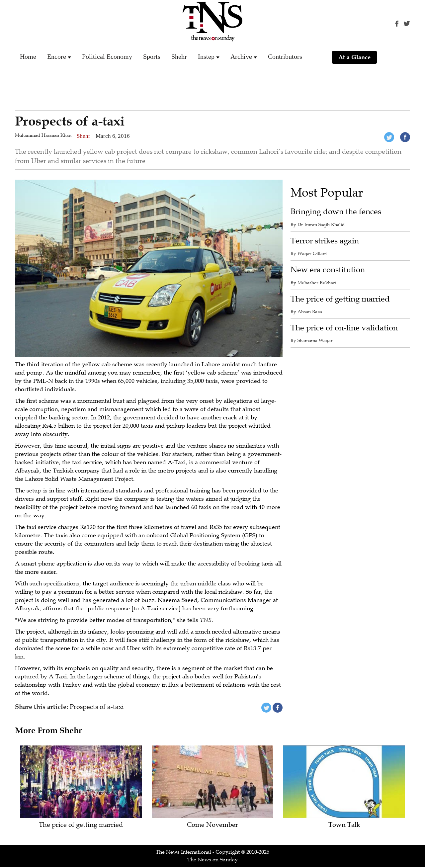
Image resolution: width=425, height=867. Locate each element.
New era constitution (328, 270)
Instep (206, 56)
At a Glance (354, 57)
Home (28, 56)
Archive (241, 56)
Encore (56, 56)
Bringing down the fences (336, 212)
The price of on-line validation (344, 328)
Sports (151, 56)
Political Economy (107, 56)
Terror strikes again (325, 241)
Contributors (285, 56)
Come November (212, 825)
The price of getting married (340, 299)
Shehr (179, 56)
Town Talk (344, 825)
